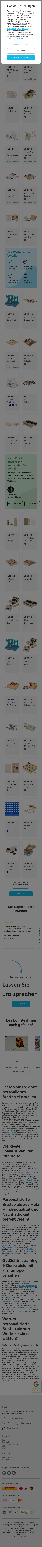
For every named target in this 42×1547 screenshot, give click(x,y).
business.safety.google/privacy (17, 29)
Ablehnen (21, 51)
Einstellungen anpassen (21, 45)
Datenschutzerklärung (15, 39)
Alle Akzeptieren (21, 57)
